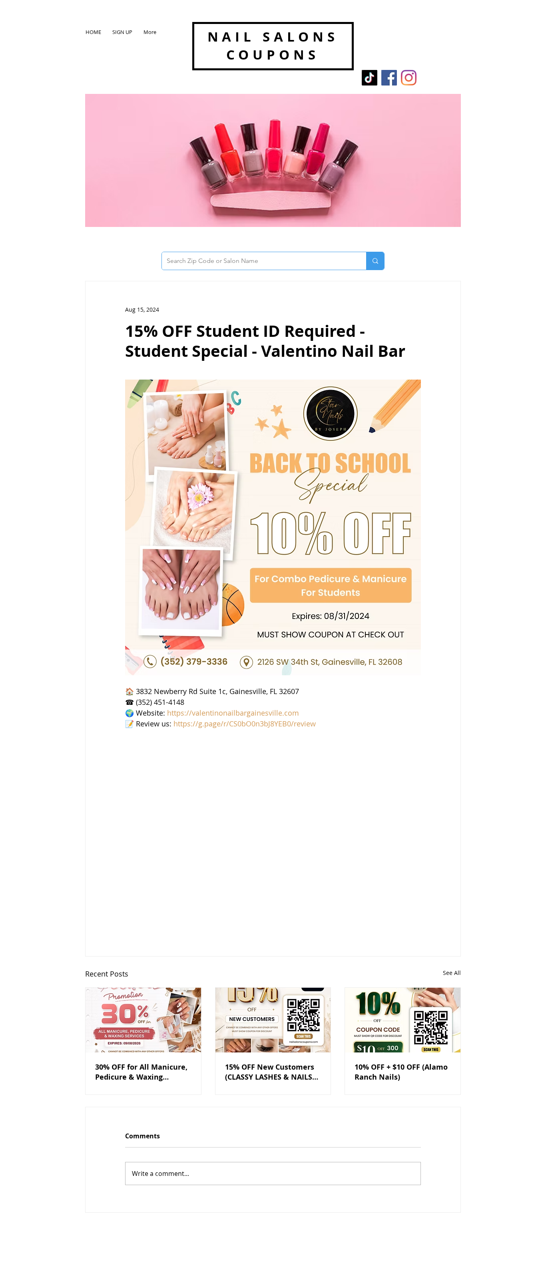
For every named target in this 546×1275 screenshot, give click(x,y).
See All (452, 973)
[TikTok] (369, 78)
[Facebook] (389, 78)
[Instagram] (408, 78)
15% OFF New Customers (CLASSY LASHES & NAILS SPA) (269, 1072)
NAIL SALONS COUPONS (273, 46)
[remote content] (273, 830)
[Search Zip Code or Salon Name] (375, 261)
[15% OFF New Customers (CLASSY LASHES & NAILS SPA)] (273, 1020)
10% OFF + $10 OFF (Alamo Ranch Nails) (401, 1072)
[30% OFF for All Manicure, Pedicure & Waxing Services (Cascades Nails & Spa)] (143, 1020)
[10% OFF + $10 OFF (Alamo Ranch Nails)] (402, 1020)
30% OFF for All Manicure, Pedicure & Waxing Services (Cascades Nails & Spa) (142, 1072)
